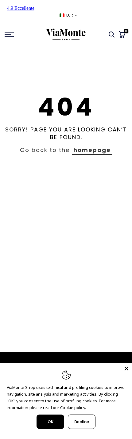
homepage (92, 150)
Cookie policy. (73, 407)
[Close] (126, 369)
